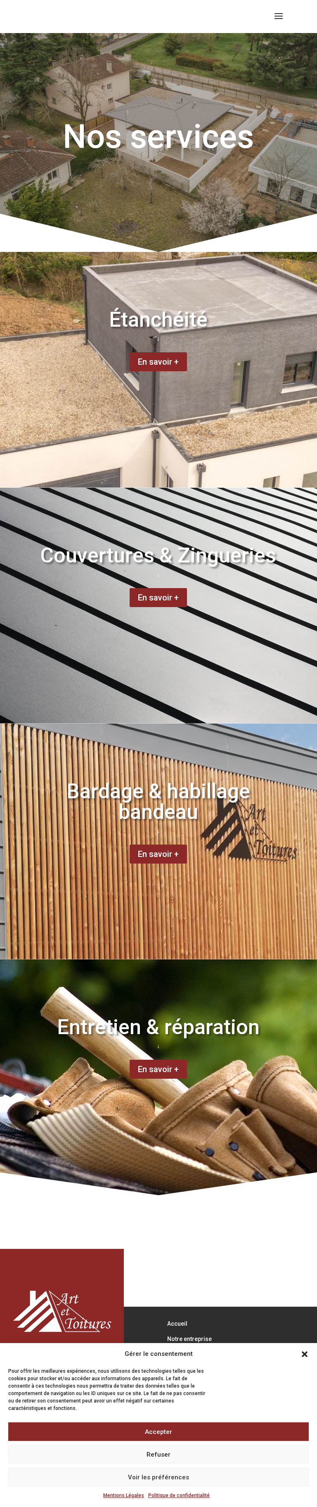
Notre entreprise (189, 1339)
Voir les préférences (158, 1477)
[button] (304, 1354)
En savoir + (158, 362)
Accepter (158, 1432)
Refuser (158, 1454)
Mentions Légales (123, 1495)
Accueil (177, 1323)
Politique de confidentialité (179, 1495)
